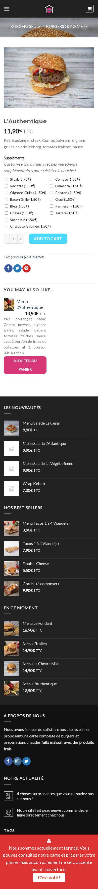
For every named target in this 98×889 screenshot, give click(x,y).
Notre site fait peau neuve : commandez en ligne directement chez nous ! (53, 812)
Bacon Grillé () (24, 199)
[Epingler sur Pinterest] (26, 268)
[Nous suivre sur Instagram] (17, 761)
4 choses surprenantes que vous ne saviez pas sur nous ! (55, 796)
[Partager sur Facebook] (8, 268)
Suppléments (14, 158)
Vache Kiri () (23, 220)
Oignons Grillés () (27, 192)
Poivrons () (68, 192)
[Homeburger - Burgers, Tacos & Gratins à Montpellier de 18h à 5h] (49, 9)
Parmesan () (68, 206)
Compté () (67, 179)
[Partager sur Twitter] (17, 268)
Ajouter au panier (25, 365)
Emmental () (68, 186)
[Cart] (90, 9)
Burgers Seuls (25, 26)
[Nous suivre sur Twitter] (26, 761)
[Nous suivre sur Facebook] (8, 761)
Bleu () (19, 206)
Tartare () (66, 213)
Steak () (20, 179)
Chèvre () (21, 213)
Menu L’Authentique (29, 304)
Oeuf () (65, 199)
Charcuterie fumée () (30, 226)
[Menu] (7, 9)
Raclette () (22, 186)
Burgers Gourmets (67, 26)
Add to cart (48, 238)
